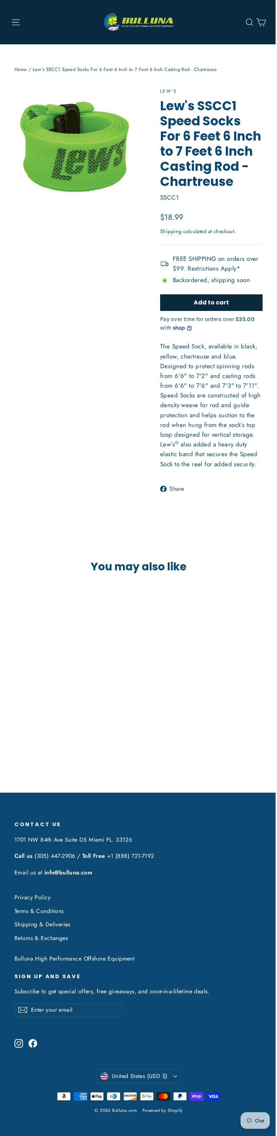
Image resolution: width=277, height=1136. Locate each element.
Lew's (168, 91)
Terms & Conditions (39, 911)
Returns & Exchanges (41, 938)
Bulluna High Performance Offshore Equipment (74, 958)
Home (20, 69)
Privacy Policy (32, 897)
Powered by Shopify (162, 1110)
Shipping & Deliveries (42, 924)
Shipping (170, 231)
